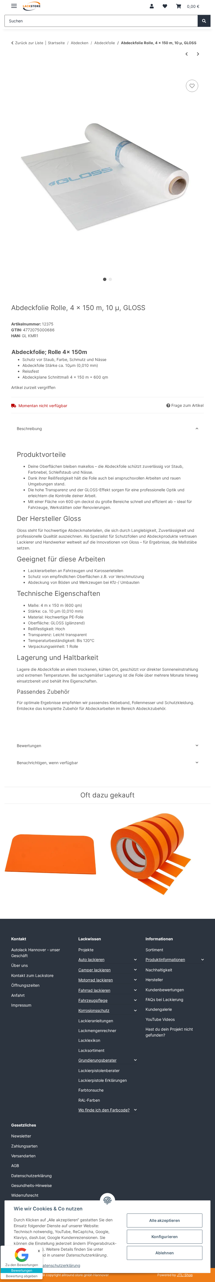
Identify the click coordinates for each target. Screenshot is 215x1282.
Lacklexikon (89, 1040)
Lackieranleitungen (95, 1020)
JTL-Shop (185, 1275)
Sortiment (154, 949)
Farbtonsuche (91, 1090)
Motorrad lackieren (95, 980)
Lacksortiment (91, 1050)
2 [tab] (110, 279)
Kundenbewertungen (165, 989)
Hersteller (154, 979)
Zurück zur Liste (29, 43)
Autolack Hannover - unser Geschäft (35, 952)
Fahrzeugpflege (93, 1000)
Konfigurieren (164, 1236)
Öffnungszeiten (25, 985)
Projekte (86, 949)
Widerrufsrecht (24, 1195)
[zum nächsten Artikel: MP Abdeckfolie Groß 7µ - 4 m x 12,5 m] (198, 54)
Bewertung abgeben (22, 1276)
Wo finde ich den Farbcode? (104, 1110)
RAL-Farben (89, 1100)
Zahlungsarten (24, 1146)
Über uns (19, 965)
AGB (15, 1165)
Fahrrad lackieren (94, 990)
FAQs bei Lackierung (164, 999)
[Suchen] (204, 21)
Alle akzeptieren (164, 1220)
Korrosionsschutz (93, 1010)
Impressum (21, 1005)
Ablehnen (164, 1252)
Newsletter (21, 1136)
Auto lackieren (91, 959)
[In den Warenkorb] (15, 72)
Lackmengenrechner (97, 1030)
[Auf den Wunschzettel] (192, 86)
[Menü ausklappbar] (14, 3)
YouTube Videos (160, 1019)
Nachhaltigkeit (159, 969)
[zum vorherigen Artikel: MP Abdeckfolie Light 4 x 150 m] (186, 54)
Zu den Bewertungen (21, 1265)
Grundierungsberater (97, 1060)
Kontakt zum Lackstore (32, 975)
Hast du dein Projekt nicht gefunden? (169, 1032)
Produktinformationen (165, 959)
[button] (151, 6)
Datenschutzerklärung (60, 1265)
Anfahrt (18, 995)
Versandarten (23, 1155)
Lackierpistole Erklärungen (102, 1080)
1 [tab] (104, 279)
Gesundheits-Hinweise (31, 1185)
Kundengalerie (159, 1009)
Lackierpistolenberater (99, 1070)
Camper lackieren (94, 969)
